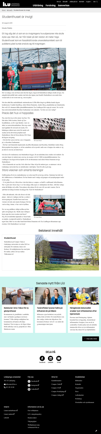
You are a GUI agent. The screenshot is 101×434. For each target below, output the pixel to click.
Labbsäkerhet (79, 395)
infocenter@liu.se (11, 384)
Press (77, 391)
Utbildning (38, 5)
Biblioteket (78, 380)
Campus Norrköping (57, 391)
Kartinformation (56, 380)
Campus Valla (55, 384)
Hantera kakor (32, 418)
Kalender (78, 384)
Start (4, 10)
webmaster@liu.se (33, 427)
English (88, 2)
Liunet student (8, 414)
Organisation (79, 388)
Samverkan (63, 5)
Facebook (34, 381)
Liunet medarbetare (10, 410)
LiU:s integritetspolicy (35, 414)
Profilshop (78, 399)
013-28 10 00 (10, 387)
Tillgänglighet (32, 421)
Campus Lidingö (56, 395)
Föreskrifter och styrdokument (84, 402)
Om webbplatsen (33, 410)
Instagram (34, 385)
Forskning (51, 5)
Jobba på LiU (73, 2)
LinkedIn (34, 389)
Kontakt (81, 2)
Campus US (55, 388)
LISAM (6, 418)
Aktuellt (65, 2)
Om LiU (59, 2)
